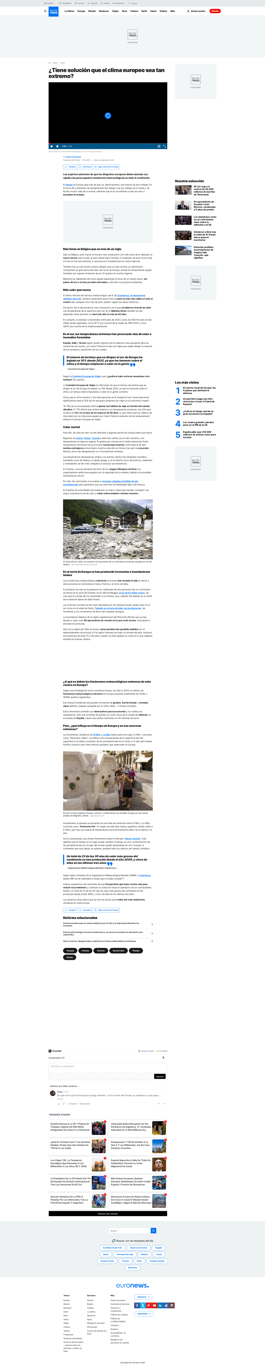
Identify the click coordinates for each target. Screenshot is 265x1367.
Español (50, 3)
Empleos (114, 1329)
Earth (144, 11)
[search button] (129, 3)
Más (112, 1295)
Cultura (134, 11)
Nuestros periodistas (72, 1338)
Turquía (70, 950)
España (158, 1247)
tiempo (69, 184)
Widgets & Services (96, 1323)
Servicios (91, 1295)
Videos (163, 11)
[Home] (49, 63)
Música (144, 1254)
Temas (66, 1295)
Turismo (101, 950)
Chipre (87, 438)
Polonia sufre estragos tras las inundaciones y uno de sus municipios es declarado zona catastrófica (103, 933)
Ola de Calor (118, 950)
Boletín (90, 1304)
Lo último (69, 11)
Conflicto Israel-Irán (112, 1247)
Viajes (115, 11)
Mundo (92, 11)
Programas (68, 1334)
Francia (85, 950)
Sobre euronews (118, 1300)
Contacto (115, 1325)
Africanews (92, 1327)
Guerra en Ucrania (138, 1247)
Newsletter (143, 1313)
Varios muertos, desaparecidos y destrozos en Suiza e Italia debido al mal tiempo (99, 941)
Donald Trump (107, 1261)
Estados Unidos (157, 1261)
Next (124, 11)
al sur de (132, 592)
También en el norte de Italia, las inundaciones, (118, 608)
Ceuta (159, 1254)
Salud (153, 11)
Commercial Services (120, 1304)
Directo (215, 11)
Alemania (132, 1267)
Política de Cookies (119, 1314)
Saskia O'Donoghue (73, 157)
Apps (89, 1319)
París (139, 1261)
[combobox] (143, 3)
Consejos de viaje (124, 1254)
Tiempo (136, 950)
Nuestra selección (189, 181)
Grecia (79, 438)
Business (104, 11)
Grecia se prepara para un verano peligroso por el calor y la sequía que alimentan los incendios (101, 924)
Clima (62, 63)
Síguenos (91, 1315)
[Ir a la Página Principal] (54, 12)
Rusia (105, 1254)
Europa (81, 11)
